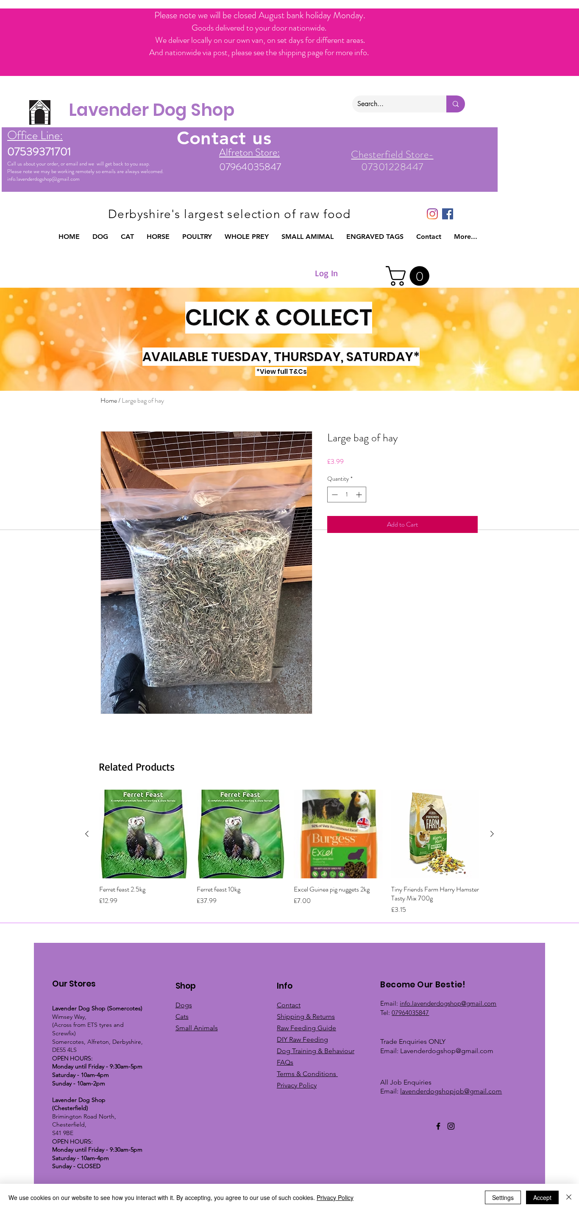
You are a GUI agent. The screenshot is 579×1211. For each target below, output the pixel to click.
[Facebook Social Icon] (447, 213)
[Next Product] (492, 834)
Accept (542, 1197)
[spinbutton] (346, 494)
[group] (289, 852)
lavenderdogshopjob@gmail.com (451, 1091)
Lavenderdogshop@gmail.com (446, 1051)
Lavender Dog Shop (151, 110)
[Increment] (359, 494)
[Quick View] (143, 834)
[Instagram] (432, 213)
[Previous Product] (87, 834)
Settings (503, 1197)
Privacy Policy (335, 1197)
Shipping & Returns (306, 1016)
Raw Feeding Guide (306, 1028)
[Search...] (455, 103)
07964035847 (410, 1013)
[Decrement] (333, 494)
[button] (100, 236)
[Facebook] (438, 1126)
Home (108, 400)
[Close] (569, 1197)
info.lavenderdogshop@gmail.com (43, 179)
